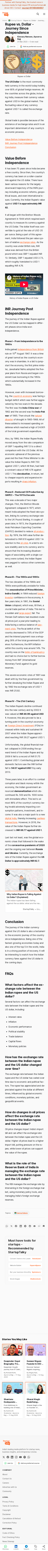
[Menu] (44, 14)
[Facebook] (8, 1457)
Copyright (6, 1510)
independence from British (31, 349)
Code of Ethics (8, 1533)
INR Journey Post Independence (21, 143)
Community (6, 1491)
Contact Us (7, 1479)
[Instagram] (16, 1457)
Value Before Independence (18, 139)
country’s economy (22, 396)
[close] (45, 5)
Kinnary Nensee (24, 36)
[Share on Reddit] (30, 1226)
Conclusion (10, 147)
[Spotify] (24, 1457)
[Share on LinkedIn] (20, 1226)
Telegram (26, 1549)
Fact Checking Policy (11, 1537)
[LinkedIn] (12, 1457)
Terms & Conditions (10, 1506)
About (4, 1474)
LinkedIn (16, 1549)
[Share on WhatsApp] (7, 1226)
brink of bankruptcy (34, 652)
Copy (35, 1549)
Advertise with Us (9, 1487)
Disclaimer (6, 1514)
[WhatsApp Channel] (29, 1457)
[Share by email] (34, 1226)
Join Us (12, 46)
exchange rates (27, 242)
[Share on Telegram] (25, 1226)
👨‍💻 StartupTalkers (21, 1213)
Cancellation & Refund (11, 1518)
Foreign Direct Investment (21, 725)
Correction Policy (9, 1523)
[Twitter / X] (3, 1457)
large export (25, 613)
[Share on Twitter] (11, 1226)
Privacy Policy (8, 1502)
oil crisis (24, 543)
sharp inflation (29, 481)
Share (44, 1549)
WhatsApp (5, 1549)
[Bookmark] (43, 1226)
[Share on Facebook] (16, 1226)
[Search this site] (37, 14)
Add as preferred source (32, 46)
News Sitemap (8, 1541)
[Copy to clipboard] (39, 1226)
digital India (11, 818)
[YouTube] (20, 1457)
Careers (5, 1483)
